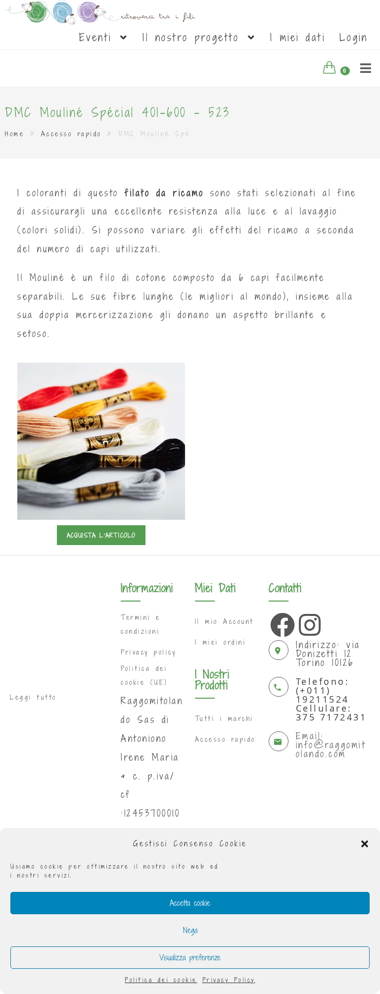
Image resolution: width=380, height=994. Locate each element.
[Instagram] (309, 622)
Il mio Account (224, 621)
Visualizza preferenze (190, 957)
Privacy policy (148, 652)
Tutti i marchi (224, 718)
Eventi (99, 37)
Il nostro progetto (194, 37)
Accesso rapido (71, 134)
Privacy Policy (228, 979)
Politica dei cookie (161, 979)
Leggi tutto (33, 697)
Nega (190, 930)
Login (353, 37)
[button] (365, 844)
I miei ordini (220, 642)
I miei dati (298, 37)
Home (14, 134)
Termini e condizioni (141, 624)
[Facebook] (280, 622)
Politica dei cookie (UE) (144, 675)
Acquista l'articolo (101, 535)
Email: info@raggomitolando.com (331, 744)
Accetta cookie (190, 902)
